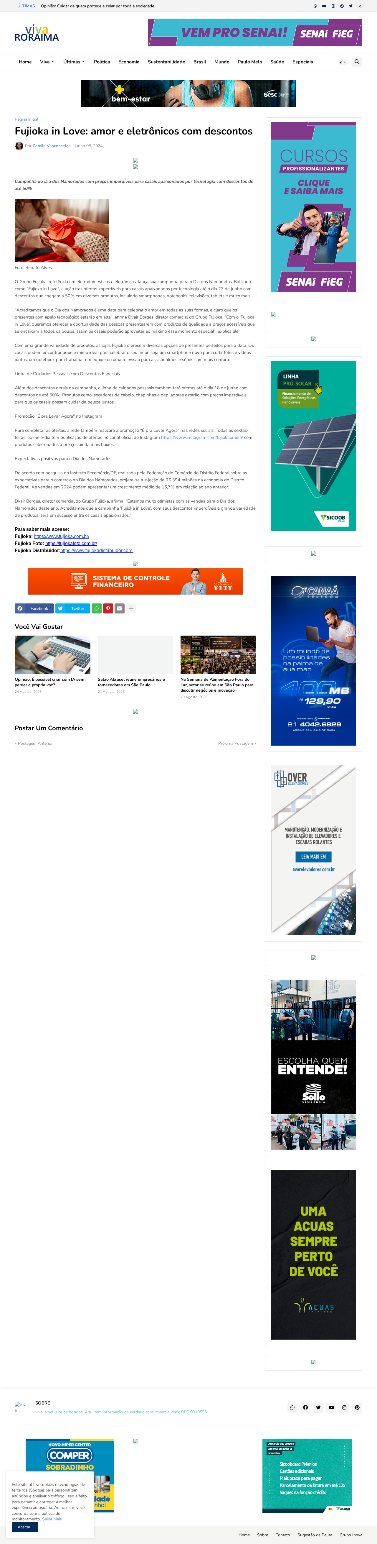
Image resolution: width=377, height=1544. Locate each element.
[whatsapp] (315, 6)
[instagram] (333, 6)
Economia (129, 62)
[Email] (120, 608)
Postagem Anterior (35, 743)
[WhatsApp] (97, 608)
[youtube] (324, 6)
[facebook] (342, 6)
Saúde (277, 62)
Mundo (221, 62)
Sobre (262, 1535)
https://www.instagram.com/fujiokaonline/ (202, 437)
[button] (343, 62)
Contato (282, 1535)
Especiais (302, 62)
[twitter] (351, 6)
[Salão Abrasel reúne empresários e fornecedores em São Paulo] (135, 655)
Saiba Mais (51, 1519)
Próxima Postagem (235, 743)
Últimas (71, 62)
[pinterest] (357, 1408)
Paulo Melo (250, 62)
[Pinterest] (108, 608)
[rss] (360, 6)
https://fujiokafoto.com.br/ (71, 543)
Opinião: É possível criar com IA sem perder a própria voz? (49, 682)
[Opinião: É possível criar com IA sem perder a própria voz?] (52, 655)
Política (102, 62)
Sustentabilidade (166, 62)
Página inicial (26, 119)
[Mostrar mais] (131, 608)
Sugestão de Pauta (314, 1535)
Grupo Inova (351, 1535)
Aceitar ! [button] (25, 1527)
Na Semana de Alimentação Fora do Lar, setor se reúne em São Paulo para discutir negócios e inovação (217, 685)
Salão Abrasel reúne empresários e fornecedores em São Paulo (131, 682)
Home (25, 62)
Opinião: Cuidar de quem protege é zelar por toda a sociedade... (99, 6)
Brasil (200, 62)
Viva (45, 62)
